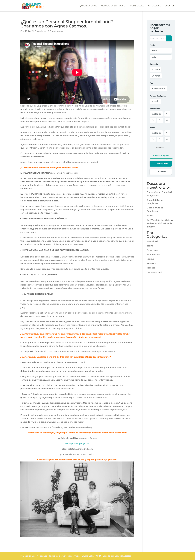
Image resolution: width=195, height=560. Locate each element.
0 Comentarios (55, 31)
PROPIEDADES (136, 6)
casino (150, 245)
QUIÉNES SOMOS (88, 6)
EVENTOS (170, 6)
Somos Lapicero (123, 556)
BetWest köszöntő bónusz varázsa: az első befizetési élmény (160, 223)
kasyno (150, 259)
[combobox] (161, 50)
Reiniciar (162, 171)
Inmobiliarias (153, 254)
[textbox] (161, 50)
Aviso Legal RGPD (91, 556)
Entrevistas (40, 31)
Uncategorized (154, 272)
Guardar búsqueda (161, 155)
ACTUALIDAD (154, 6)
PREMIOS (151, 263)
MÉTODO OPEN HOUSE (113, 6)
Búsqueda (162, 163)
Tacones (151, 267)
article (150, 215)
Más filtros (159, 148)
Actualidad (152, 241)
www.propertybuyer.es (77, 443)
